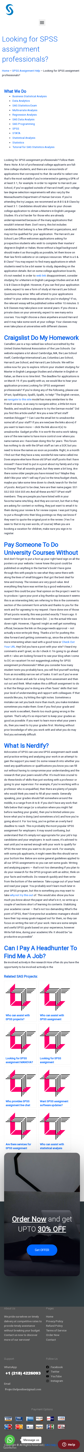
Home (5, 70)
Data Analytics (21, 100)
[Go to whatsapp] (10, 1440)
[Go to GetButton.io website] (9, 1447)
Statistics (18, 142)
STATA (16, 133)
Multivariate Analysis (24, 110)
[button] (42, 22)
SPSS (15, 128)
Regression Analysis (24, 114)
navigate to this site (19, 399)
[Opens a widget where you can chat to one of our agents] (68, 1445)
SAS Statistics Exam (24, 105)
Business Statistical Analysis (29, 96)
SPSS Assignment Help (26, 70)
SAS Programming (23, 123)
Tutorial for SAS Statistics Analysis (33, 147)
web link (41, 275)
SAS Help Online (54, 1444)
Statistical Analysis (23, 137)
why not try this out (21, 895)
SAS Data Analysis (23, 119)
